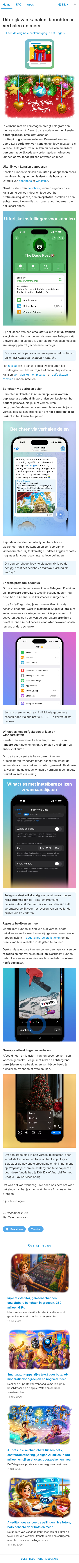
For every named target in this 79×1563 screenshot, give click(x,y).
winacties (42, 181)
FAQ (18, 4)
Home (6, 4)
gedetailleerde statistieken (43, 937)
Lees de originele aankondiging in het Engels (35, 33)
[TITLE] (39, 1005)
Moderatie (51, 1558)
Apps (30, 4)
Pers (40, 1558)
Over (24, 1558)
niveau (12, 365)
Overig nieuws (39, 1245)
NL (64, 4)
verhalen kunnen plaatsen (30, 374)
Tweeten (35, 1229)
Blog (32, 1558)
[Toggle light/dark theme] (74, 4)
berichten (34, 188)
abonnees (25, 181)
